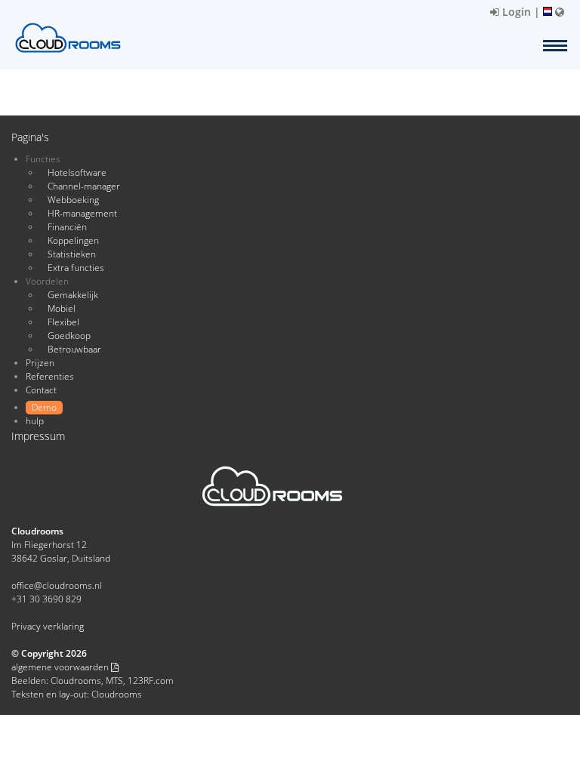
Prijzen (40, 362)
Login (515, 12)
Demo (44, 407)
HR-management (82, 213)
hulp (35, 420)
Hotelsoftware (77, 172)
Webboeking (73, 199)
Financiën (67, 226)
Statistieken (72, 254)
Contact (41, 389)
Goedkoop (69, 335)
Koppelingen (73, 240)
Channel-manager (84, 186)
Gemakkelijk (73, 294)
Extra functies (76, 267)
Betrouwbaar (74, 349)
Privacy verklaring (47, 626)
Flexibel (63, 322)
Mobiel (62, 308)
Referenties (50, 376)
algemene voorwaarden (61, 667)
